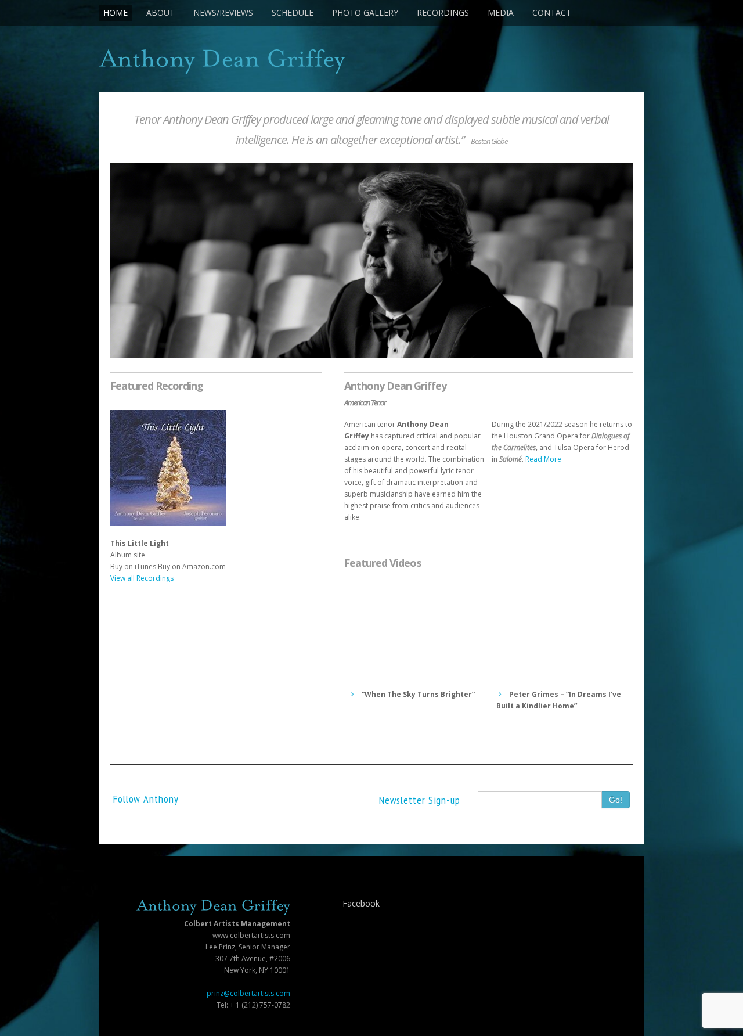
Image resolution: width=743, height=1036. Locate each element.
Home (115, 12)
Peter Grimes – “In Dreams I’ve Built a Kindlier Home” (558, 700)
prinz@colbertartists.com (248, 993)
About (160, 12)
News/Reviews (223, 12)
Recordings (443, 12)
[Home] (371, 61)
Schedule (292, 12)
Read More (543, 459)
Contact (551, 12)
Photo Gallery (365, 12)
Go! (615, 799)
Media (501, 12)
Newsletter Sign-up (419, 800)
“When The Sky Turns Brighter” (417, 694)
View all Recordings (142, 578)
